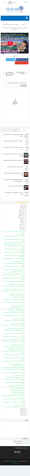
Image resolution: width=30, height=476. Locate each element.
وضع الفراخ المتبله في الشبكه (18, 323)
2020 (24, 413)
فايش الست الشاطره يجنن (19, 375)
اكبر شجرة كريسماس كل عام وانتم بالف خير (15, 406)
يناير (23, 229)
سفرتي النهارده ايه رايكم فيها (18, 344)
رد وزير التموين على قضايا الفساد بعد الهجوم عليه (14, 269)
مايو (23, 222)
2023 (24, 408)
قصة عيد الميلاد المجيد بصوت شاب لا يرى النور (14, 242)
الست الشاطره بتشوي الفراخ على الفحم (16, 328)
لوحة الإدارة (7, 461)
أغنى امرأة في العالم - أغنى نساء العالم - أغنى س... (13, 309)
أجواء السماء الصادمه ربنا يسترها (17, 310)
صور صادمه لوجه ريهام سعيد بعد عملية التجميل (14, 244)
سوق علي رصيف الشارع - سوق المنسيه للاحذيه (14, 289)
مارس (22, 226)
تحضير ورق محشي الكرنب (19, 318)
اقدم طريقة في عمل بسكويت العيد (17, 348)
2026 (24, 205)
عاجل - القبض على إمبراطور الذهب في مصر (15, 273)
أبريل (23, 224)
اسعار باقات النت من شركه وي (18, 390)
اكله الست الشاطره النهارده (18, 261)
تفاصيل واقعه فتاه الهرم (19, 405)
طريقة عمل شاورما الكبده (19, 392)
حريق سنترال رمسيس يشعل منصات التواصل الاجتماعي (13, 140)
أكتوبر (22, 214)
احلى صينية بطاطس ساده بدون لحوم (16, 349)
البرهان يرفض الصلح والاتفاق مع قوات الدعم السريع (13, 339)
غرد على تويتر (9, 59)
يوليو (23, 219)
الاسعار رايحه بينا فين (20, 234)
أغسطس (22, 217)
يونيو (23, 220)
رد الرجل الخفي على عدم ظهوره (17, 307)
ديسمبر (22, 210)
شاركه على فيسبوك (21, 59)
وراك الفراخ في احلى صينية (18, 305)
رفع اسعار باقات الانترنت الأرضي (17, 388)
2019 (24, 415)
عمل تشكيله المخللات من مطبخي (17, 364)
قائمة (24, 2)
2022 (24, 410)
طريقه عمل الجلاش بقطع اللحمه (17, 295)
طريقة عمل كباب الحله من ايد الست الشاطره (14, 346)
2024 (24, 208)
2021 (24, 412)
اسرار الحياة (16, 461)
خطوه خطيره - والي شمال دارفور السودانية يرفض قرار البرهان (9, 74)
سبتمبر (22, 215)
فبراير (22, 227)
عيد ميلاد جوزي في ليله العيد (18, 365)
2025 (24, 207)
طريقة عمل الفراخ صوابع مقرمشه (17, 385)
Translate (27, 443)
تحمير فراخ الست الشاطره (19, 271)
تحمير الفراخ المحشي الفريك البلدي (17, 294)
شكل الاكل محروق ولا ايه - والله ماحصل (15, 377)
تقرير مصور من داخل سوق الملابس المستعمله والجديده (13, 160)
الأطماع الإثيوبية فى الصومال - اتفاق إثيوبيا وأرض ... (13, 367)
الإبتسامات (23, 85)
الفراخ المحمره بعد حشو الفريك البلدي (16, 284)
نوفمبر (22, 212)
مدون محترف (15, 462)
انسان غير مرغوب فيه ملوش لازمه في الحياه (15, 166)
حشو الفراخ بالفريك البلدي (19, 297)
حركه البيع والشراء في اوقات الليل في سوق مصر (13, 387)
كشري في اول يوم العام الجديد (18, 393)
